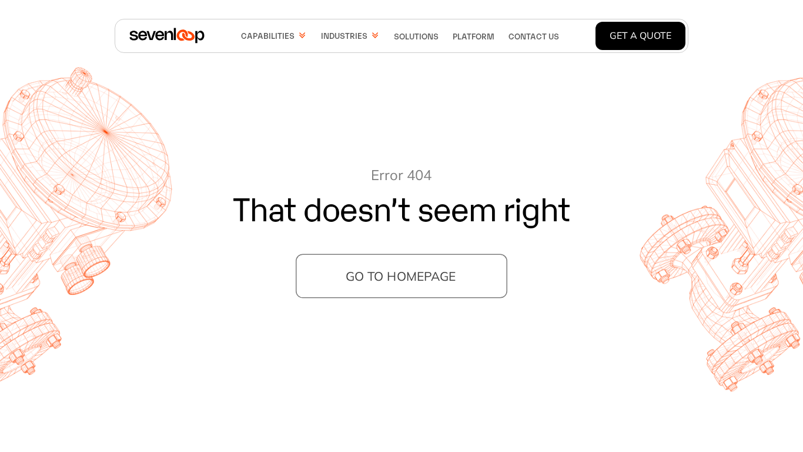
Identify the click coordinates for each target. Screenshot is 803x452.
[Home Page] (167, 36)
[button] (274, 35)
